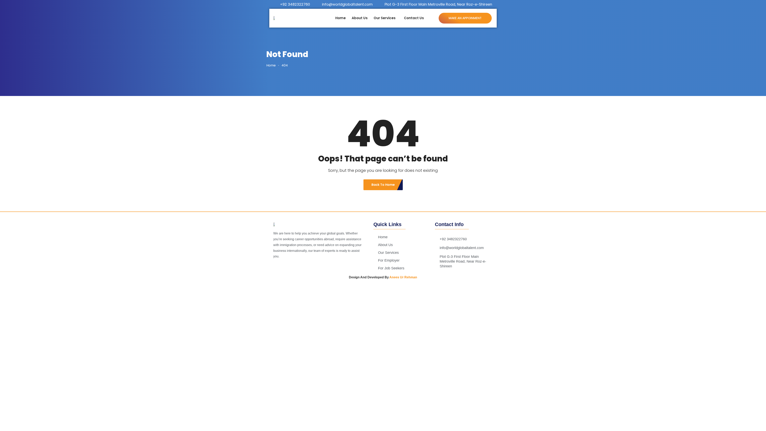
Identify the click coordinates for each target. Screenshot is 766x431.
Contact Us (414, 18)
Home (340, 18)
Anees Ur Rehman (403, 277)
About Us (360, 18)
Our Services (385, 18)
